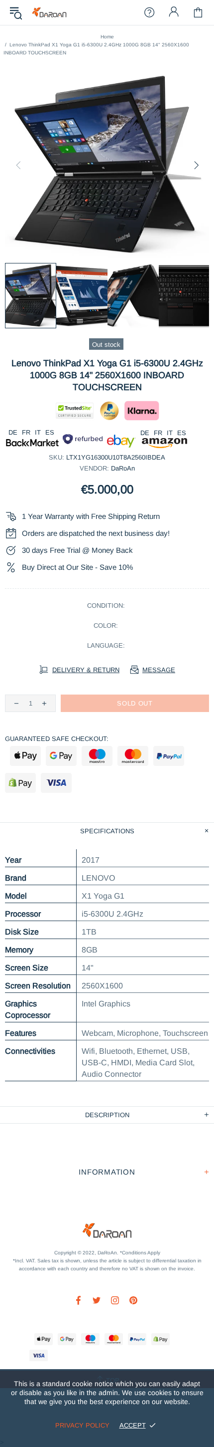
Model (16, 896)
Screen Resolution (38, 985)
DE (12, 432)
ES (49, 432)
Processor (23, 914)
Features (20, 1033)
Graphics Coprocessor (27, 1009)
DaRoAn (49, 12)
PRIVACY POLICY (82, 1425)
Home (107, 36)
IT (38, 432)
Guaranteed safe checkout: (56, 738)
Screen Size (26, 968)
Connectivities (30, 1051)
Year (13, 860)
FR (26, 432)
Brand (15, 878)
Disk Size (22, 932)
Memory (19, 950)
